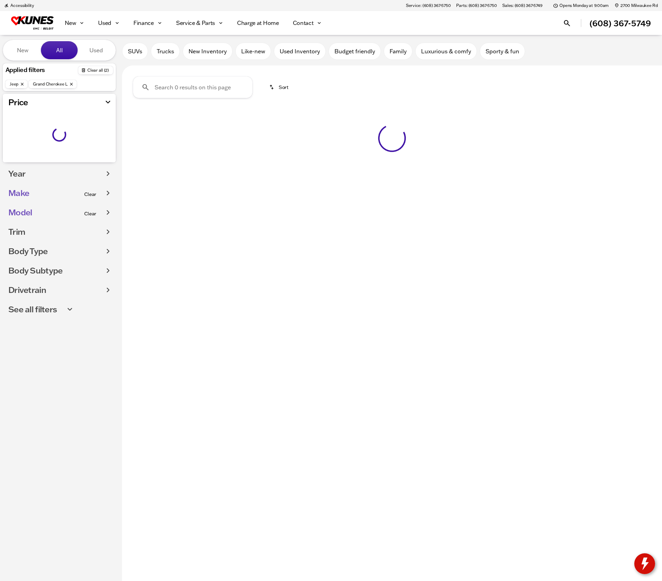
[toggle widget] (644, 563)
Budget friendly (354, 51)
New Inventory (208, 51)
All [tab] (59, 50)
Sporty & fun (502, 51)
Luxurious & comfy (446, 51)
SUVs (135, 51)
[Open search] (567, 23)
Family (398, 51)
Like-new (253, 51)
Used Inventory (300, 51)
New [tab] (22, 50)
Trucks (165, 51)
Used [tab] (96, 50)
